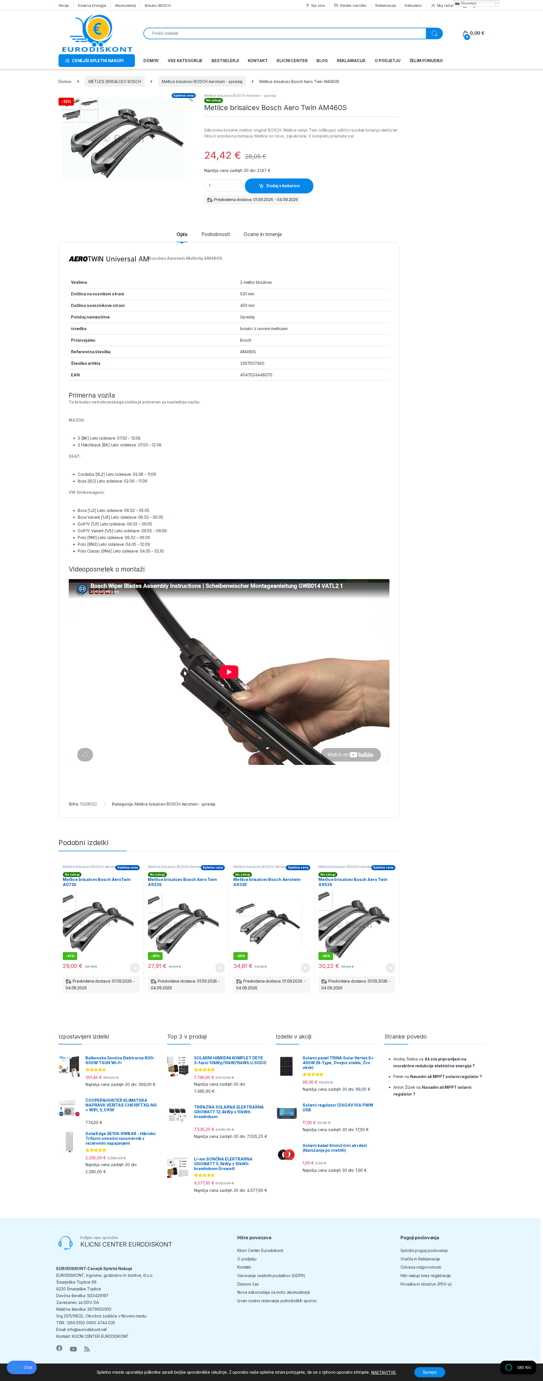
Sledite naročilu (353, 5)
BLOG (321, 60)
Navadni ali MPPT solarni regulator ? (446, 1076)
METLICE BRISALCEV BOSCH (115, 81)
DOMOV (151, 60)
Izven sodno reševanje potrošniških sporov (277, 1300)
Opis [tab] (182, 234)
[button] (190, 99)
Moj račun (445, 5)
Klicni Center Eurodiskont (260, 1250)
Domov (65, 81)
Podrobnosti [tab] (215, 234)
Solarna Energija (92, 5)
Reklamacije (385, 5)
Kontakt (244, 1267)
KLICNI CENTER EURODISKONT (126, 1244)
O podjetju (247, 1258)
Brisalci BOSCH (158, 5)
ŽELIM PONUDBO (426, 60)
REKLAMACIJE (351, 60)
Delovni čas (247, 1284)
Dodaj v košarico (283, 185)
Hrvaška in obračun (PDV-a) (426, 1284)
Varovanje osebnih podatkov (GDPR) (271, 1275)
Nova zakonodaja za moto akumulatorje (273, 1292)
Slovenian (468, 3)
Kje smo (318, 5)
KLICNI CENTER (292, 60)
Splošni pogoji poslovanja (424, 1250)
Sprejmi (430, 1372)
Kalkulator (413, 5)
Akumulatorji (125, 5)
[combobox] (284, 33)
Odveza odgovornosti (420, 1267)
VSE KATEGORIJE (185, 60)
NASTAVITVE (383, 1372)
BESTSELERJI (225, 60)
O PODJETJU (387, 60)
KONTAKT (258, 60)
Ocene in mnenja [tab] (263, 234)
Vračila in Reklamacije (420, 1258)
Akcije (64, 5)
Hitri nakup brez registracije (425, 1275)
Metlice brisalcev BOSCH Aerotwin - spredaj (202, 81)
